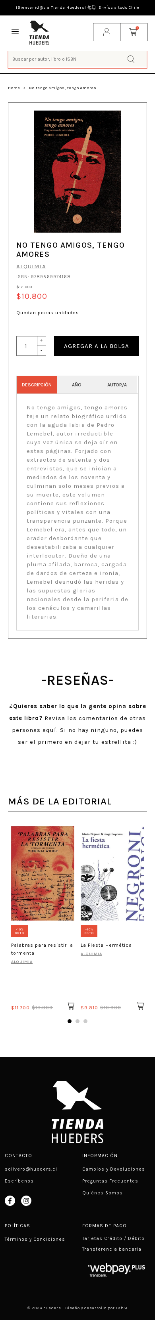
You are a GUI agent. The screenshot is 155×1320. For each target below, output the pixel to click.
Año (76, 385)
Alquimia (31, 266)
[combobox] (77, 59)
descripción (37, 385)
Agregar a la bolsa (96, 346)
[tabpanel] (43, 917)
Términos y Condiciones (35, 1239)
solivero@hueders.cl (31, 1169)
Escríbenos (19, 1181)
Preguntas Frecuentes (110, 1181)
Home (14, 88)
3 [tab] (85, 1021)
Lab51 (122, 1308)
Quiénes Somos (102, 1193)
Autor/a (117, 385)
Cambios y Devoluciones (113, 1169)
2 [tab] (77, 1021)
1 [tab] (70, 1021)
